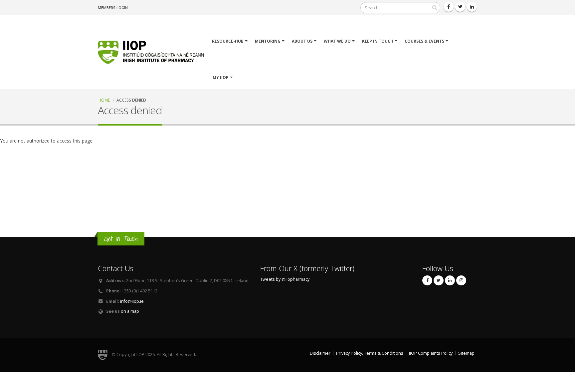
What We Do (337, 41)
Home (104, 100)
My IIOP (221, 77)
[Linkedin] (472, 7)
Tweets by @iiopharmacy (284, 279)
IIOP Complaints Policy (431, 353)
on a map (130, 311)
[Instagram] (461, 280)
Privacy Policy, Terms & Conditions (369, 353)
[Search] (435, 8)
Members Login (113, 7)
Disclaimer (320, 353)
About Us (302, 41)
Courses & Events (424, 41)
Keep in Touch (377, 41)
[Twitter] (460, 7)
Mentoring (268, 41)
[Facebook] (449, 7)
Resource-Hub (228, 41)
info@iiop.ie (132, 301)
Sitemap (466, 353)
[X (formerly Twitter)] (439, 280)
